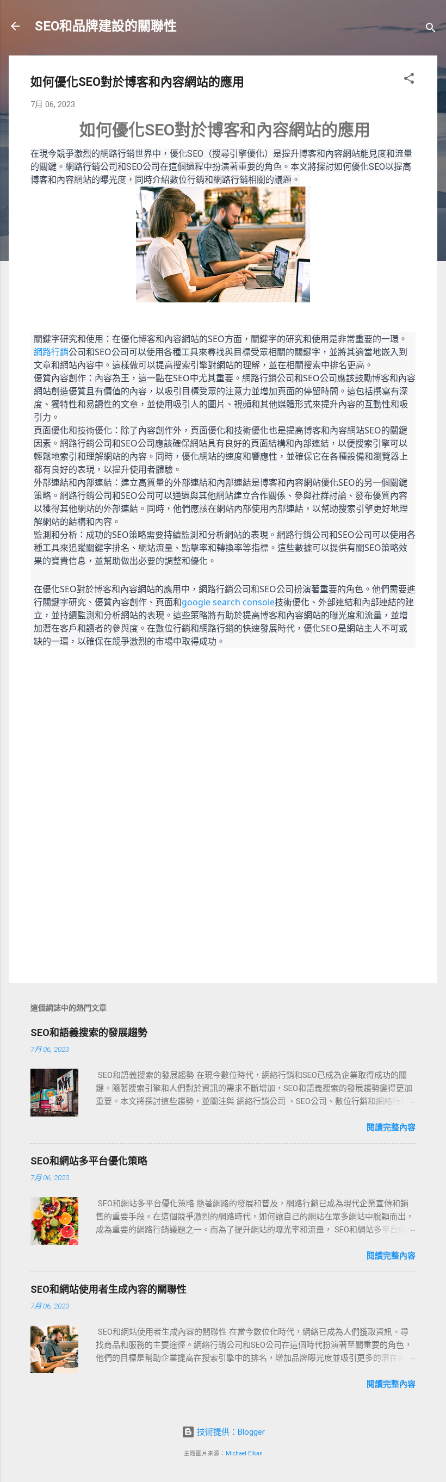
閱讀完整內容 (391, 1127)
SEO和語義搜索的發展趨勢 (88, 1032)
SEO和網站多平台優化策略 (88, 1161)
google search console (228, 602)
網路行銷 (51, 352)
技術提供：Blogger (230, 1432)
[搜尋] (430, 29)
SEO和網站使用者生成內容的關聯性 (108, 1289)
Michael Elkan (244, 1453)
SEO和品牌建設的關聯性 (106, 26)
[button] (409, 80)
